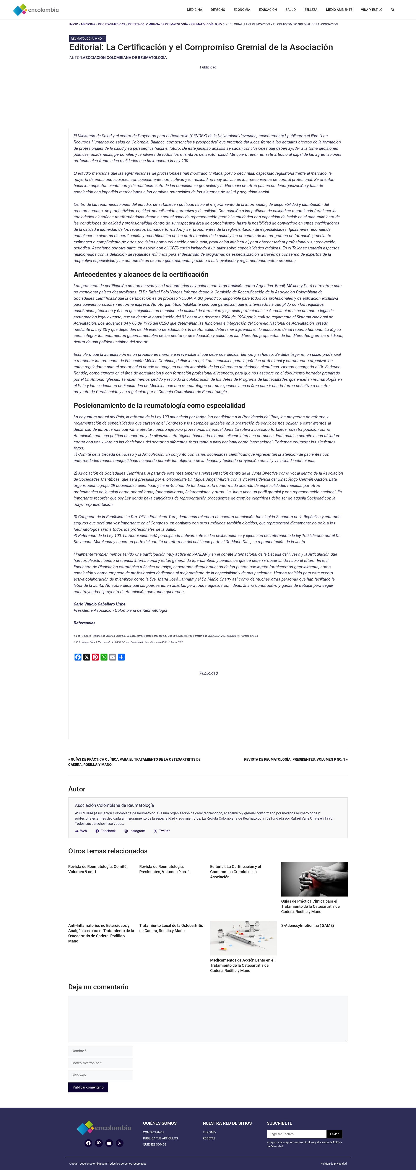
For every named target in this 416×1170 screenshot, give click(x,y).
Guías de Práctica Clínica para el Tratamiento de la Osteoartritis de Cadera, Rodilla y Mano (310, 906)
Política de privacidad (334, 1163)
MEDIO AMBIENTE (339, 10)
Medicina (88, 24)
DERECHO (218, 10)
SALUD (291, 10)
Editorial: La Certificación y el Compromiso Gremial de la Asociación (235, 871)
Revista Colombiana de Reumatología (158, 24)
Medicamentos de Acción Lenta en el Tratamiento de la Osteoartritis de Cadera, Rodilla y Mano (242, 965)
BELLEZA (310, 10)
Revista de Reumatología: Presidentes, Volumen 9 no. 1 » (296, 759)
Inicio (73, 24)
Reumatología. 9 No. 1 (208, 24)
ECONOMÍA (242, 10)
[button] (393, 9)
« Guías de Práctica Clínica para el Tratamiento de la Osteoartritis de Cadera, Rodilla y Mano (134, 762)
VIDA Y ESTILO (371, 10)
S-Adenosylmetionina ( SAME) (307, 925)
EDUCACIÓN (268, 10)
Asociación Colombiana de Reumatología (125, 57)
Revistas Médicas (111, 24)
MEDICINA (194, 10)
